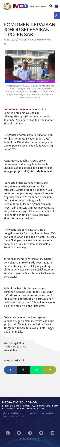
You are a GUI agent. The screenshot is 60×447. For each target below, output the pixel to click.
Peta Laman (8, 406)
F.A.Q (33, 406)
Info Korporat (22, 406)
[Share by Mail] (49, 370)
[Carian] (49, 6)
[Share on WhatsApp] (36, 370)
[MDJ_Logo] (24, 6)
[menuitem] (49, 6)
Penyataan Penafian (35, 408)
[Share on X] (23, 370)
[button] (57, 15)
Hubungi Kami (43, 406)
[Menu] (56, 6)
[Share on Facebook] (10, 370)
